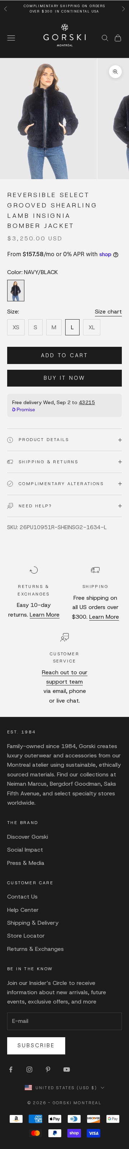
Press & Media (25, 863)
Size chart (108, 311)
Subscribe (36, 1045)
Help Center (23, 910)
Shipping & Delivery (32, 923)
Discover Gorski (27, 837)
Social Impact (25, 849)
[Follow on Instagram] (29, 1069)
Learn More (44, 614)
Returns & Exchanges (35, 949)
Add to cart (64, 355)
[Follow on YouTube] (66, 1069)
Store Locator (26, 935)
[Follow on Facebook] (10, 1069)
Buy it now (64, 378)
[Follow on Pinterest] (48, 1069)
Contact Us (22, 896)
